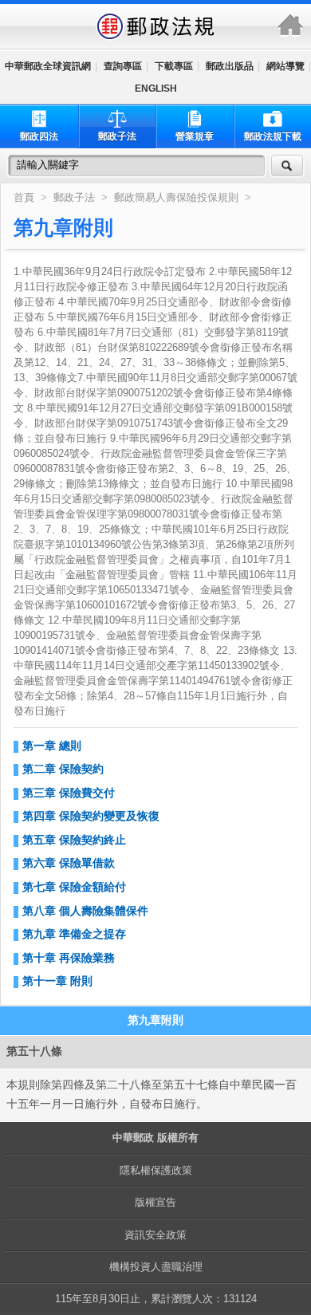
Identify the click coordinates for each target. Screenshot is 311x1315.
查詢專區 (123, 66)
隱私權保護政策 (156, 1170)
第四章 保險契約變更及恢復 (90, 815)
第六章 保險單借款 (68, 862)
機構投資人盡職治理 (156, 1267)
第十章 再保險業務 (68, 957)
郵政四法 (39, 136)
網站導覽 (285, 66)
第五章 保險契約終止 (74, 839)
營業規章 (194, 136)
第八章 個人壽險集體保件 (85, 910)
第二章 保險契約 (63, 768)
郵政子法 (117, 136)
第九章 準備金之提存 (74, 933)
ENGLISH (156, 88)
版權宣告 (155, 1202)
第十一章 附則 (57, 980)
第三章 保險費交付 (68, 792)
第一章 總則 (51, 745)
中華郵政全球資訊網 (48, 66)
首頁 (24, 197)
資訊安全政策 (155, 1235)
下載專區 (174, 66)
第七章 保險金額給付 (74, 886)
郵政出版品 (230, 66)
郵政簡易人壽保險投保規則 (178, 197)
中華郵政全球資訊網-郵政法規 (155, 26)
